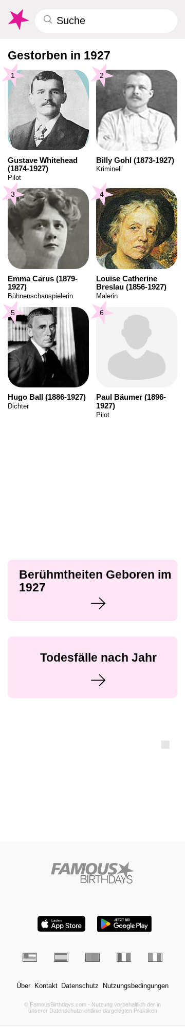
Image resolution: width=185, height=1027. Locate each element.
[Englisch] (30, 957)
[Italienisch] (155, 957)
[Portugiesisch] (92, 957)
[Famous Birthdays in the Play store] (124, 924)
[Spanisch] (61, 957)
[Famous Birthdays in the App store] (61, 924)
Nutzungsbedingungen (136, 986)
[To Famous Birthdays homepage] (18, 19)
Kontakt (46, 986)
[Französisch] (124, 957)
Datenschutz (80, 986)
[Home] (92, 872)
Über (23, 986)
